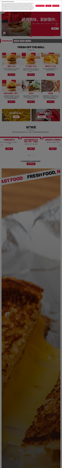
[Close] (60, 6)
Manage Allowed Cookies (40, 5)
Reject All (48, 5)
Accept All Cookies (56, 5)
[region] (31, 6)
